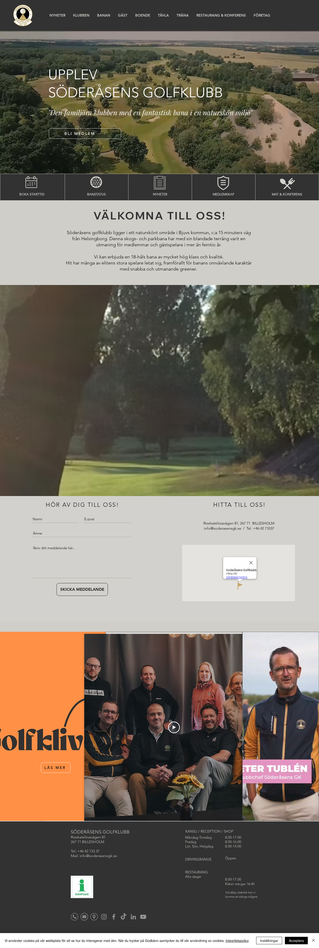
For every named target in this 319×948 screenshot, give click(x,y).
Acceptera (296, 940)
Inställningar (269, 940)
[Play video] (174, 727)
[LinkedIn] (133, 916)
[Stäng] (313, 940)
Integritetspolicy (237, 940)
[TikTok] (123, 916)
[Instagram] (104, 916)
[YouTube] (143, 916)
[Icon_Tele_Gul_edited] (74, 916)
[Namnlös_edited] (94, 916)
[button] (81, 15)
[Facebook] (113, 916)
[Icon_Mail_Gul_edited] (84, 916)
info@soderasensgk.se (222, 528)
